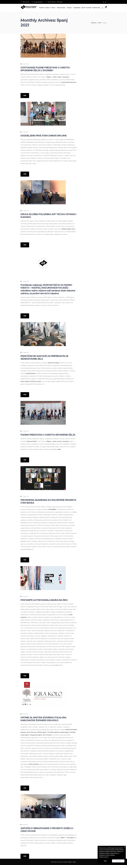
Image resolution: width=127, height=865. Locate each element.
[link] (58, 77)
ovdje (59, 449)
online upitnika (33, 764)
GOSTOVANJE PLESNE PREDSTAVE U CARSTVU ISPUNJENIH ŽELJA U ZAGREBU (45, 69)
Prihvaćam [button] (118, 861)
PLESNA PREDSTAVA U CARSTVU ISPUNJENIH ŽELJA (48, 434)
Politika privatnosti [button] (104, 857)
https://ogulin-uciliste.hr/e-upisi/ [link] (31, 381)
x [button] (124, 847)
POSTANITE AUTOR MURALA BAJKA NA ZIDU (44, 600)
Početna (93, 23)
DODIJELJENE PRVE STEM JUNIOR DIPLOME (44, 135)
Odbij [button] (105, 861)
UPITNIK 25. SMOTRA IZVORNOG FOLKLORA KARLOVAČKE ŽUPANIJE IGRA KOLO (43, 719)
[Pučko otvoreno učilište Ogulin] (29, 7)
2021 (99, 23)
